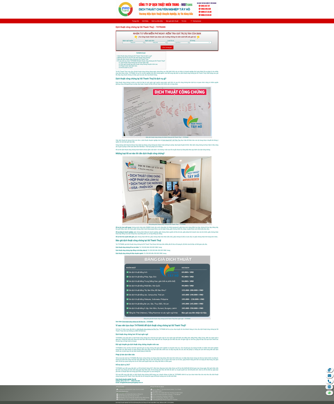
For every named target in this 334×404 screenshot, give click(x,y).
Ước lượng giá (167, 47)
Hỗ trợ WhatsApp (329, 393)
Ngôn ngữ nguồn (128, 40)
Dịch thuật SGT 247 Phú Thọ (171, 140)
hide (143, 53)
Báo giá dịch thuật (172, 21)
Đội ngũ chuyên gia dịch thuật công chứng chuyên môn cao (138, 64)
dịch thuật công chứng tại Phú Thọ (148, 329)
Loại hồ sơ (170, 40)
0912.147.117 (329, 381)
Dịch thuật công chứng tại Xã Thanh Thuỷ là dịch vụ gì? (134, 56)
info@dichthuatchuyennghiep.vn (329, 375)
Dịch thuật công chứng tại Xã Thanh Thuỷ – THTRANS (140, 27)
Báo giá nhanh (329, 370)
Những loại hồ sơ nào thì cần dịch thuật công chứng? (133, 57)
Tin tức (184, 21)
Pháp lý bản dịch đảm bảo (128, 66)
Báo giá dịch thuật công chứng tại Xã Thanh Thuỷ (132, 59)
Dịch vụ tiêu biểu (157, 21)
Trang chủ (135, 21)
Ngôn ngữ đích (149, 40)
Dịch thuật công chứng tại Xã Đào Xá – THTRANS (137, 321)
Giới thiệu (145, 21)
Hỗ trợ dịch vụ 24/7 (126, 67)
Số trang (192, 40)
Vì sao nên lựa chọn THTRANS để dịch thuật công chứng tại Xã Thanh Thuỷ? (141, 61)
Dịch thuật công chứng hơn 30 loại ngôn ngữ (133, 62)
